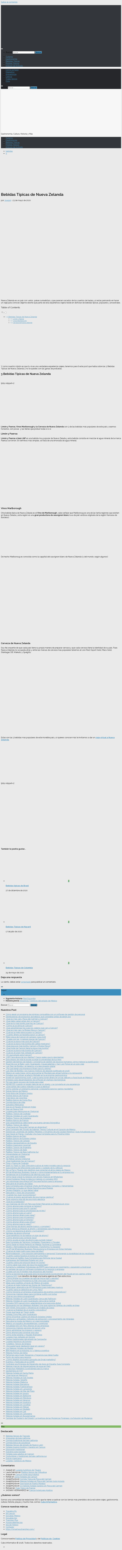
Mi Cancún (10, 1513)
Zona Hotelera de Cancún (26, 1477)
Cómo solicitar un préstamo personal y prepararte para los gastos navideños (39, 1089)
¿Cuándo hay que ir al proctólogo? (21, 1195)
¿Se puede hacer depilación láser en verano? (25, 1346)
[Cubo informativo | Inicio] (56, 44)
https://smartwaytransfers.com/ (20, 1529)
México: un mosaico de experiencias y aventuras (27, 1323)
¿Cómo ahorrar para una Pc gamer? (21, 1208)
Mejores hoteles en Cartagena (19, 1414)
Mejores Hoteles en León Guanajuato (22, 1116)
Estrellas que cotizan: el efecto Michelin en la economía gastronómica (36, 1075)
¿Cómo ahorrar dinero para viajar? (20, 1215)
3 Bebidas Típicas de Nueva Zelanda (22, 317)
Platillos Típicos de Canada (18, 1141)
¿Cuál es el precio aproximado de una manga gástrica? (30, 1197)
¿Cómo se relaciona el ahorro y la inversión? (25, 1231)
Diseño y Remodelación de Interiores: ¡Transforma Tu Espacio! (33, 1247)
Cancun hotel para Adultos (27, 1474)
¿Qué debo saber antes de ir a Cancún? (23, 1021)
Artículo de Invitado (14, 66)
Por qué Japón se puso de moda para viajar (25, 1082)
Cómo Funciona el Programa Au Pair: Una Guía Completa (30, 1281)
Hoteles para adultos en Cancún (20, 1454)
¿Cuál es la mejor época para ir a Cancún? (24, 1032)
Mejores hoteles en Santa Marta (19, 1373)
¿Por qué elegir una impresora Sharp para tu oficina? (28, 1068)
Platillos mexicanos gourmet (18, 1145)
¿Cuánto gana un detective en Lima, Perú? (24, 1290)
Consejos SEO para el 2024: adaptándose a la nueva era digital (33, 1303)
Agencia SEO (11, 1276)
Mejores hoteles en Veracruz (18, 1400)
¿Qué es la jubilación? (15, 1202)
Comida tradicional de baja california (22, 1440)
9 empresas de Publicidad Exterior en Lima (24, 1260)
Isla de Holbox (12, 1525)
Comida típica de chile (15, 1102)
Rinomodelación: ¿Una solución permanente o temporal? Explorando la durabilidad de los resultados (50, 1253)
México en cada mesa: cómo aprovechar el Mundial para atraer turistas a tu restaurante (44, 1073)
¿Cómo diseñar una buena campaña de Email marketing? (31, 1359)
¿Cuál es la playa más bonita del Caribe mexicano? (28, 1044)
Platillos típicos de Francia (17, 1120)
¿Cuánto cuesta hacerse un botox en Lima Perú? (27, 1256)
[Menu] (2, 48)
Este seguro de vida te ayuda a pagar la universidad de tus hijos (33, 1059)
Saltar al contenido (9, 2)
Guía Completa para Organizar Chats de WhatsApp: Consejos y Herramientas (39, 1186)
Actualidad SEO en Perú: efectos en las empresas (27, 1326)
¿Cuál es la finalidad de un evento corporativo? (26, 1310)
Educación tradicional (15, 1449)
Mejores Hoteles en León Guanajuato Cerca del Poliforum (31, 1299)
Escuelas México (13, 1516)
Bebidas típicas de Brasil (17, 886)
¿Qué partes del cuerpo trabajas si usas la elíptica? (28, 1086)
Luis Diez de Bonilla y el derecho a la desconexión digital (30, 1066)
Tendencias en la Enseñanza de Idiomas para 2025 (28, 1174)
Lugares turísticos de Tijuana (28, 1470)
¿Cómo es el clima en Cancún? (19, 1026)
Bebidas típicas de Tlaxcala (18, 1436)
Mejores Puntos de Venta (17, 1353)
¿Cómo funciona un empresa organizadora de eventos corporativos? (36, 1292)
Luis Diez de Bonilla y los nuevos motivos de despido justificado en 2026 (38, 1071)
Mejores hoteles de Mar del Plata (20, 1391)
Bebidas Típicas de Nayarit (18, 927)
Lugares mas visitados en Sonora (20, 1337)
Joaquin (7, 200)
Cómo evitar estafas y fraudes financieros (24, 1335)
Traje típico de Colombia (16, 1098)
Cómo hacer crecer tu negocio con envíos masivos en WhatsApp (34, 1177)
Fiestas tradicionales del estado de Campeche (26, 1339)
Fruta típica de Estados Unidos (19, 1093)
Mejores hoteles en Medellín (18, 1409)
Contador (10, 1527)
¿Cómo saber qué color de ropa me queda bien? (27, 1265)
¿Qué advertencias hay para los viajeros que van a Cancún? (32, 1028)
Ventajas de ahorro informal (18, 1233)
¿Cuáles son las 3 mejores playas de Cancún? (26, 1039)
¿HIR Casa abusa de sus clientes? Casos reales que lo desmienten (35, 1057)
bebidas (9, 151)
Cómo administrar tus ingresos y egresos (24, 1330)
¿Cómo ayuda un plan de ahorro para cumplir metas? (29, 1240)
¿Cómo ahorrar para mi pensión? (20, 1217)
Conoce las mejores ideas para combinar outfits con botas (31, 1294)
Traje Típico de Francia (25, 1488)
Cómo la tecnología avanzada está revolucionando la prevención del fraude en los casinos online (48, 1274)
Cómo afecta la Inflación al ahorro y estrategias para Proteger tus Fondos (38, 1229)
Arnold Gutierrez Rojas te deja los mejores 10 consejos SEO (32, 1179)
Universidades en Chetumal (18, 1154)
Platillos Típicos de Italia (16, 1150)
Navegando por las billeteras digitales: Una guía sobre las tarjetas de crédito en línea (42, 1305)
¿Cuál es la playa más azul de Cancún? (23, 1041)
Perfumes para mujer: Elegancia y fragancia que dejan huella (32, 1355)
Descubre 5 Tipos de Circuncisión (20, 1193)
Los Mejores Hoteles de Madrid (19, 1348)
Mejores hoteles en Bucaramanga (20, 1416)
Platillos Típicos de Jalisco (17, 1125)
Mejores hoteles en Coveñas (18, 1405)
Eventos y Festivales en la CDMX (20, 1362)
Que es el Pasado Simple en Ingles (21, 1107)
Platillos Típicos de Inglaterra (18, 1118)
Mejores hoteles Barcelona (17, 1384)
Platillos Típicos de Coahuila (18, 1114)
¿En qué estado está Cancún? (19, 1055)
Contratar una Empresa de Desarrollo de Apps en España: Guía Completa (38, 1364)
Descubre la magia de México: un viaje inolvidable (27, 1321)
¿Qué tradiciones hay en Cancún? (20, 1161)
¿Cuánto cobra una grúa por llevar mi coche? (25, 1262)
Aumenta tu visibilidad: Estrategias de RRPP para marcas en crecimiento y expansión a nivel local (48, 1267)
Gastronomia (11, 59)
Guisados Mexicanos (15, 1105)
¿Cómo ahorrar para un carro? (19, 1213)
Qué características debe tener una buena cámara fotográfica (33, 1123)
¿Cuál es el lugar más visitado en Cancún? (24, 1053)
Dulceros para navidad (15, 1452)
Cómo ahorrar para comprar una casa (22, 1332)
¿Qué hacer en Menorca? (17, 1375)
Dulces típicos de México (17, 1091)
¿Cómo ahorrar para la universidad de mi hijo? (26, 1211)
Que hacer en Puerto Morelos (33, 1483)
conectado (25, 982)
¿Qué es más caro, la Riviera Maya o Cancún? (26, 1030)
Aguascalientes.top (14, 1522)
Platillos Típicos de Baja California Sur (22, 1152)
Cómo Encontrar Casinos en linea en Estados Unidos (29, 1317)
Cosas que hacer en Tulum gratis (20, 1312)
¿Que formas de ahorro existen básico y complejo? (28, 1226)
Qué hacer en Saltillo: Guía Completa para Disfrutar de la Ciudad (34, 1258)
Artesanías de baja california (18, 1438)
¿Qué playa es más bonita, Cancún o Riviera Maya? (28, 1046)
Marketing (10, 72)
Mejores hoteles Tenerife (16, 1380)
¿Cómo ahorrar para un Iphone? (19, 1220)
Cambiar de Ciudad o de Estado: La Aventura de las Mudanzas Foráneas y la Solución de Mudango (49, 1418)
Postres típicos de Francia (17, 1096)
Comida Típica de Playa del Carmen (35, 1479)
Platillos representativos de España (21, 1143)
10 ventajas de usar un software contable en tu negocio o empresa (35, 1269)
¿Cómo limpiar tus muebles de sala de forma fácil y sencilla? (32, 1278)
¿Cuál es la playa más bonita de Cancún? (24, 1050)
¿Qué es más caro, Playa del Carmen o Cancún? (27, 1019)
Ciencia (9, 77)
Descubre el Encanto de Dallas (19, 1184)
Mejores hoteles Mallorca (17, 1382)
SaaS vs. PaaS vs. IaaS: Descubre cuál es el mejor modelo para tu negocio (38, 1165)
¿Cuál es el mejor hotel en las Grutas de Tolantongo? (29, 1285)
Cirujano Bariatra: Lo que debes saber (22, 1190)
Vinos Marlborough (20, 321)
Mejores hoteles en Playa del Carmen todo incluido (42, 1481)
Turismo (9, 57)
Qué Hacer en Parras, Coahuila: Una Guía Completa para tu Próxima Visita (38, 1134)
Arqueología (11, 74)
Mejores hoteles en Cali (16, 1411)
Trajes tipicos (11, 79)
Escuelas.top (11, 1518)
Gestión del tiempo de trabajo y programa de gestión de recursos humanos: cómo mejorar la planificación (52, 1062)
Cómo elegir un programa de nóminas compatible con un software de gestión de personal (45, 1014)
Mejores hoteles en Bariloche (18, 1396)
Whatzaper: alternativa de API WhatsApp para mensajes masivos (34, 1287)
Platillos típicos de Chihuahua (34, 1472)
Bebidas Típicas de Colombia (19, 968)
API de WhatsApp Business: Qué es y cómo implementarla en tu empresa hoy (40, 1172)
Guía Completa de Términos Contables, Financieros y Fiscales (33, 1242)
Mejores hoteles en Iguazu (17, 1393)
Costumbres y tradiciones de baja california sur (26, 1456)
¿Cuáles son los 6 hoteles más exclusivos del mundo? (29, 1271)
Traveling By (11, 1511)
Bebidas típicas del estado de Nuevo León (24, 1445)
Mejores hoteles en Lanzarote (19, 1389)
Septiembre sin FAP (14, 1371)
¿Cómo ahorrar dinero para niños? (20, 1222)
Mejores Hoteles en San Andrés (19, 1378)
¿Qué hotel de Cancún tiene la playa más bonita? (27, 1048)
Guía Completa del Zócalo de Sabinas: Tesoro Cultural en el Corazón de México (40, 1129)
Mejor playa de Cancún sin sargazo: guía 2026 (26, 1037)
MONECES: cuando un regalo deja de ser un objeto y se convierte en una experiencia (43, 1084)
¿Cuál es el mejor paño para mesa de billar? (25, 1251)
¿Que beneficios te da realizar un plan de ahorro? (27, 1235)
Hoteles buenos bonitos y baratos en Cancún (25, 1447)
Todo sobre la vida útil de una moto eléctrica (25, 1199)
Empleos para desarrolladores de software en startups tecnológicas (36, 1080)
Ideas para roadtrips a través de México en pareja (27, 1283)
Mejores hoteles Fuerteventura (19, 1387)
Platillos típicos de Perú (16, 1136)
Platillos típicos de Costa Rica (19, 1100)
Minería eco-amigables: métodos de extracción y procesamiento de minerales (40, 1319)
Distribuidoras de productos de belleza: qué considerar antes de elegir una (38, 1017)
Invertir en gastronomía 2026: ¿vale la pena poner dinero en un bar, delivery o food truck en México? (49, 1077)
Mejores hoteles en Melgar (17, 1407)
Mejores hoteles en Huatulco (18, 1402)
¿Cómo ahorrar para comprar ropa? (21, 1238)
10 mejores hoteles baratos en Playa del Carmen (41, 1486)
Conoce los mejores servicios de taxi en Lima (25, 1328)
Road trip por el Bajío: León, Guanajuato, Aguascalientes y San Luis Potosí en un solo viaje (45, 1064)
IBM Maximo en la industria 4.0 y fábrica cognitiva (27, 1350)
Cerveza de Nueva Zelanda (22, 323)
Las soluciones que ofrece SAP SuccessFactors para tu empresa (34, 1181)
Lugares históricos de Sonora (18, 1341)
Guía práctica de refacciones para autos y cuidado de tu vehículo (34, 1168)
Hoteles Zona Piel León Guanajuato (21, 1314)
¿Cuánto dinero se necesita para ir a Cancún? (25, 1035)
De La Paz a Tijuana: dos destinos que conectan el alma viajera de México (38, 1170)
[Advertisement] (61, 173)
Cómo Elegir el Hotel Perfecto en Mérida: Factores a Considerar (33, 1244)
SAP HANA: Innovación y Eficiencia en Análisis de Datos (30, 1308)
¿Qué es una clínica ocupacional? (20, 1296)
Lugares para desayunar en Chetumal (22, 1111)
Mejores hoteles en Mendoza (18, 1398)
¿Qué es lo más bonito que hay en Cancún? (25, 1023)
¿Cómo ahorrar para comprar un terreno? (24, 1206)
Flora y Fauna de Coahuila (17, 1163)
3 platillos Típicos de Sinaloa (18, 1344)
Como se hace (12, 70)
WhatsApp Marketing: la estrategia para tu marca (27, 1369)
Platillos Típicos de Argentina (18, 1147)
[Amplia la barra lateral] (2, 986)
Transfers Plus (12, 1520)
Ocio (8, 81)
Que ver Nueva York (14, 1109)
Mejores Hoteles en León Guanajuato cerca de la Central (30, 1301)
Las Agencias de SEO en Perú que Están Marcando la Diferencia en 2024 (37, 1204)
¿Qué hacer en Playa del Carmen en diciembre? (26, 1127)
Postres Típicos (12, 63)
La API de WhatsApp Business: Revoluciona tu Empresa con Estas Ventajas (39, 1249)
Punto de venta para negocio (18, 1357)
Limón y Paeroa (18, 319)
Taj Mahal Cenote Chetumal (18, 1159)
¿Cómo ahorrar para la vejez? (18, 1224)
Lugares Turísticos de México (18, 1461)
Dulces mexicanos (14, 1458)
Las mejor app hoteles (15, 1156)
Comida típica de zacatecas (18, 1443)
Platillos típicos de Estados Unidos (21, 1138)
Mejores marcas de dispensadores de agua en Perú (28, 1366)
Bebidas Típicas (13, 61)
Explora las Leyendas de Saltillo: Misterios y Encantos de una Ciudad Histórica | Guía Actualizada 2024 (50, 1132)
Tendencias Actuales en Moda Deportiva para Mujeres (29, 1188)
